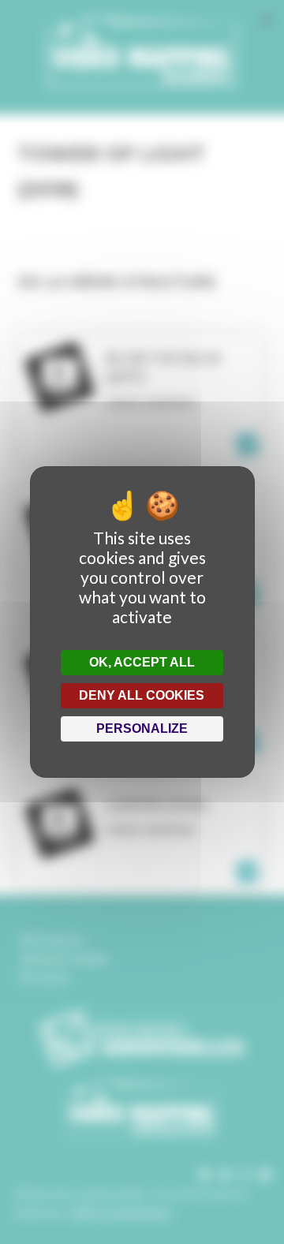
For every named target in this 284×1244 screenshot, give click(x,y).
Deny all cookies (141, 695)
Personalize (142, 728)
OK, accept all (142, 662)
